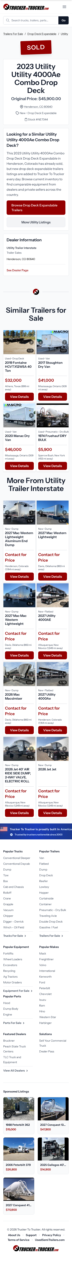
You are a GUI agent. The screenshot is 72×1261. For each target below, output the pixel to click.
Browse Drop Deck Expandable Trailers (34, 207)
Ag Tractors (10, 976)
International (47, 971)
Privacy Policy (51, 1235)
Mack (42, 953)
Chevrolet (45, 994)
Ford (42, 982)
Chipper (8, 916)
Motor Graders (12, 982)
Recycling (9, 971)
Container (45, 904)
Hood (6, 1003)
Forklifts (8, 953)
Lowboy (44, 887)
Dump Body (10, 1009)
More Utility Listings (36, 222)
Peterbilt (44, 988)
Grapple (8, 904)
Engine (7, 1014)
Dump (7, 869)
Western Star (47, 1017)
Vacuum (8, 910)
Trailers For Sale (13, 34)
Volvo (42, 965)
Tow (6, 875)
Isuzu (42, 1000)
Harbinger (45, 1023)
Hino (42, 1011)
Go (63, 20)
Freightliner (46, 959)
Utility (64, 34)
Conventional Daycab (16, 864)
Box (5, 881)
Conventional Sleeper (16, 858)
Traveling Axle (48, 916)
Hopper (44, 892)
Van (41, 858)
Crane (7, 898)
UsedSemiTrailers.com (50, 1240)
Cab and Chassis (13, 887)
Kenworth (45, 976)
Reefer (43, 881)
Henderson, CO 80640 (38, 106)
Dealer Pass (46, 1051)
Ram (42, 1005)
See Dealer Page (17, 270)
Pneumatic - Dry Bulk (52, 910)
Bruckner (9, 1040)
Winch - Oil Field (13, 927)
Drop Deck (46, 875)
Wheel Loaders (12, 959)
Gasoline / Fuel (48, 927)
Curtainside (46, 898)
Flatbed (44, 864)
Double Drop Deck (51, 921)
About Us (14, 1235)
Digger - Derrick (13, 921)
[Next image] (31, 342)
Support (31, 1235)
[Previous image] (7, 342)
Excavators (10, 965)
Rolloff (7, 892)
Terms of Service (18, 1240)
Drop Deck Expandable (41, 34)
